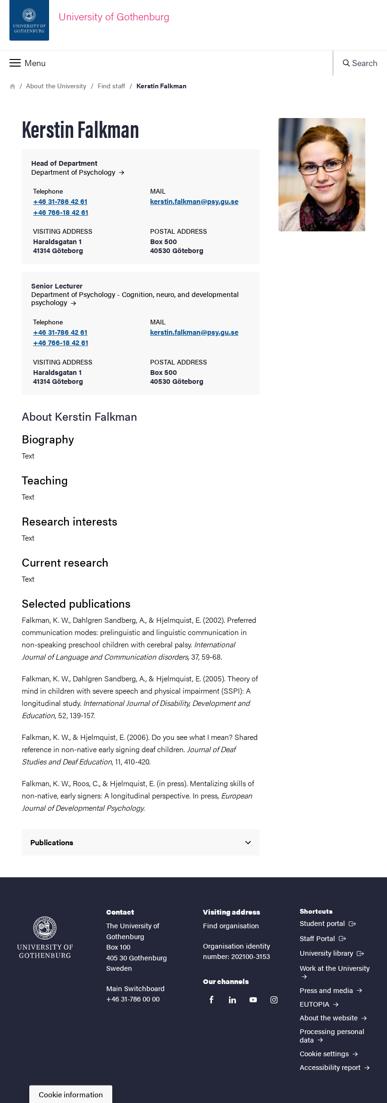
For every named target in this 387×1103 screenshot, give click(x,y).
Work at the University (335, 968)
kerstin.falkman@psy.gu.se (194, 201)
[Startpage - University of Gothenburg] (44, 937)
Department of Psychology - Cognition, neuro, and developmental (135, 298)
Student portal (329, 922)
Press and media (327, 990)
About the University (56, 85)
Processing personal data (332, 1035)
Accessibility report (331, 1067)
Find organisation (231, 925)
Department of (74, 172)
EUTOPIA (315, 1004)
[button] (166, 63)
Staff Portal (324, 938)
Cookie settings (325, 1053)
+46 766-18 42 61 (60, 212)
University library (333, 952)
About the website (330, 1017)
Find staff (111, 85)
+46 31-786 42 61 (60, 201)
